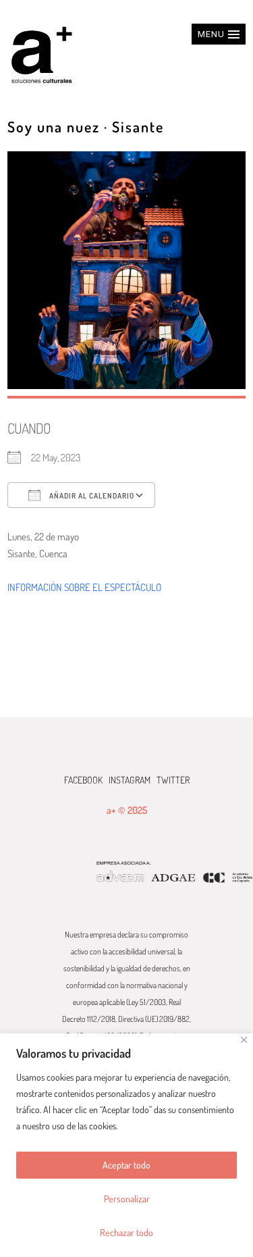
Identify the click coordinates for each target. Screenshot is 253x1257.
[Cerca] (244, 1040)
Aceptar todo (126, 1165)
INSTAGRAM (129, 780)
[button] (219, 34)
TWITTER (173, 780)
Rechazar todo (126, 1232)
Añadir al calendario (90, 496)
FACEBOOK (83, 780)
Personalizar (127, 1198)
